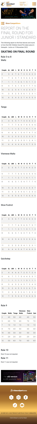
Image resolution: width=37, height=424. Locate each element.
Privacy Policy (24, 413)
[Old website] (18, 376)
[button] (18, 23)
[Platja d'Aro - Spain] (18, 13)
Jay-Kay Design (23, 418)
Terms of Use (16, 413)
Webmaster (32, 413)
